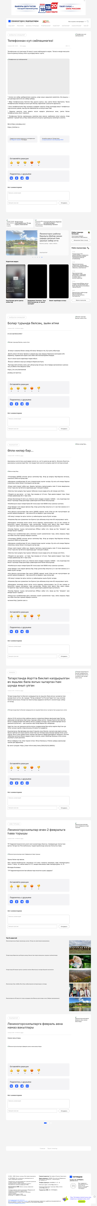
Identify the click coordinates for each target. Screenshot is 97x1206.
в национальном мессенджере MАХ (52, 139)
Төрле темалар (52, 1148)
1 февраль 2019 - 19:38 (13, 455)
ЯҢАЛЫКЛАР (13, 445)
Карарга (81, 1201)
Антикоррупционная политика (16, 1200)
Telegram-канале (16, 139)
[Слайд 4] (39, 257)
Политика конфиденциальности (16, 1203)
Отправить (64, 203)
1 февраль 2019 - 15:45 (13, 1032)
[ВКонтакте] (11, 178)
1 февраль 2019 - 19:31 (12, 690)
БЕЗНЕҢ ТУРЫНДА (32, 26)
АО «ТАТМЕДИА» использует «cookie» (18, 1201)
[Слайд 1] (32, 257)
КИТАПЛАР (65, 26)
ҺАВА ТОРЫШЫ (14, 824)
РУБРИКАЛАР (46, 26)
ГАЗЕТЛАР (56, 26)
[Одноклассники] (16, 178)
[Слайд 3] (37, 257)
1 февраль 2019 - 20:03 (13, 328)
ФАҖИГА (12, 672)
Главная (42, 1148)
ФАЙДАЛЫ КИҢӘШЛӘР (17, 35)
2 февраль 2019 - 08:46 (13, 45)
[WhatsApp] (27, 178)
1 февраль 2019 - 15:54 (13, 838)
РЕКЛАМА (20, 26)
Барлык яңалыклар (81, 300)
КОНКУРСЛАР (76, 26)
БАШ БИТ (11, 26)
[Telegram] (21, 178)
